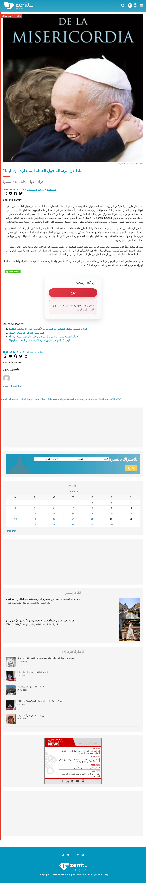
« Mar (8, 531)
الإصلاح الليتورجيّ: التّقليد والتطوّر (30, 687)
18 (15, 519)
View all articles (12, 386)
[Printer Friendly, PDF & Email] (13, 271)
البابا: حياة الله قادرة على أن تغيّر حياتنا (32, 672)
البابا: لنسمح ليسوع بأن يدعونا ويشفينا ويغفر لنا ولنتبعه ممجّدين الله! (43, 336)
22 (92, 519)
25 (15, 524)
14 (73, 513)
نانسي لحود (51, 189)
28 (73, 524)
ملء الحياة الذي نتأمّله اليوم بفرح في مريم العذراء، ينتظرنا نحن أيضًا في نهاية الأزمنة (43, 599)
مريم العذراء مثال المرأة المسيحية (31, 715)
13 (54, 513)
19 (35, 519)
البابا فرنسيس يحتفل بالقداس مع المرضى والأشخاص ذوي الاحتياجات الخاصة (48, 328)
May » (15, 531)
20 (54, 519)
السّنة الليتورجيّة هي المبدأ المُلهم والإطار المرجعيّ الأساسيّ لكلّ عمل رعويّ (40, 620)
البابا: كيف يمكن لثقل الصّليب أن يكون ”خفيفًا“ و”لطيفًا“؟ (40, 701)
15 (92, 513)
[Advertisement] (73, 427)
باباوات (18, 16)
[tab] (59, 742)
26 (35, 524)
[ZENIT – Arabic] (40, 6)
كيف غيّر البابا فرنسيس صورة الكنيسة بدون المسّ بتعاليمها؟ (39, 340)
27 (54, 524)
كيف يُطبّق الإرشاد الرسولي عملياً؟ (26, 332)
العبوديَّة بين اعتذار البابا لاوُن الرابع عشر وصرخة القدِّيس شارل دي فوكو (46, 658)
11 (15, 513)
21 (73, 519)
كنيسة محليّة (7, 16)
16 (111, 513)
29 (92, 524)
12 (35, 513)
